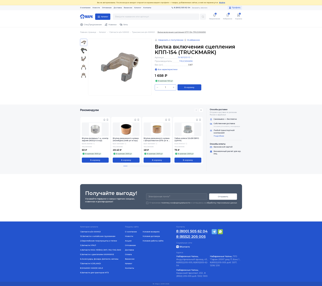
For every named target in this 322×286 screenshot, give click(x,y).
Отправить (223, 196)
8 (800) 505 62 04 (192, 231)
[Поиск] (203, 17)
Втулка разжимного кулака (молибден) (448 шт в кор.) (126, 139)
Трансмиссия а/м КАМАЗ (143, 32)
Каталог (102, 32)
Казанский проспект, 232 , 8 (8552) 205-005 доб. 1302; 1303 (191, 273)
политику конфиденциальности (175, 203)
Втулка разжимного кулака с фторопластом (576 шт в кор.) (157, 140)
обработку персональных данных (221, 203)
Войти (222, 3)
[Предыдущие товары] (196, 110)
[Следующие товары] (201, 110)
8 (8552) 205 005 (191, 237)
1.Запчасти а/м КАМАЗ (119, 32)
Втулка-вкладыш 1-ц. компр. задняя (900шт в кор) (95, 139)
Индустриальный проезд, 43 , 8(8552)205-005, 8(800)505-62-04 (192, 261)
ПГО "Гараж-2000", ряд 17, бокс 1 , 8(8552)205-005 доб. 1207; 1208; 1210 (225, 261)
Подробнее (219, 136)
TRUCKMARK (186, 61)
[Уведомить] (104, 119)
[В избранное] (107, 119)
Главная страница (88, 32)
